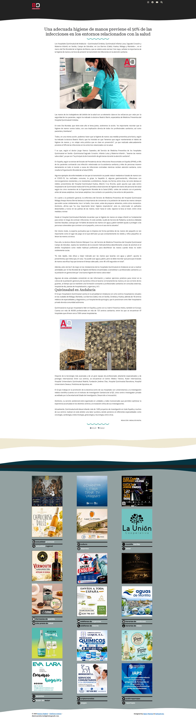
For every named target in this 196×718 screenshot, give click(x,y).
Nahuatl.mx (159, 714)
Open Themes (148, 714)
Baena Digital (42, 714)
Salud (102, 428)
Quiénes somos (55, 714)
